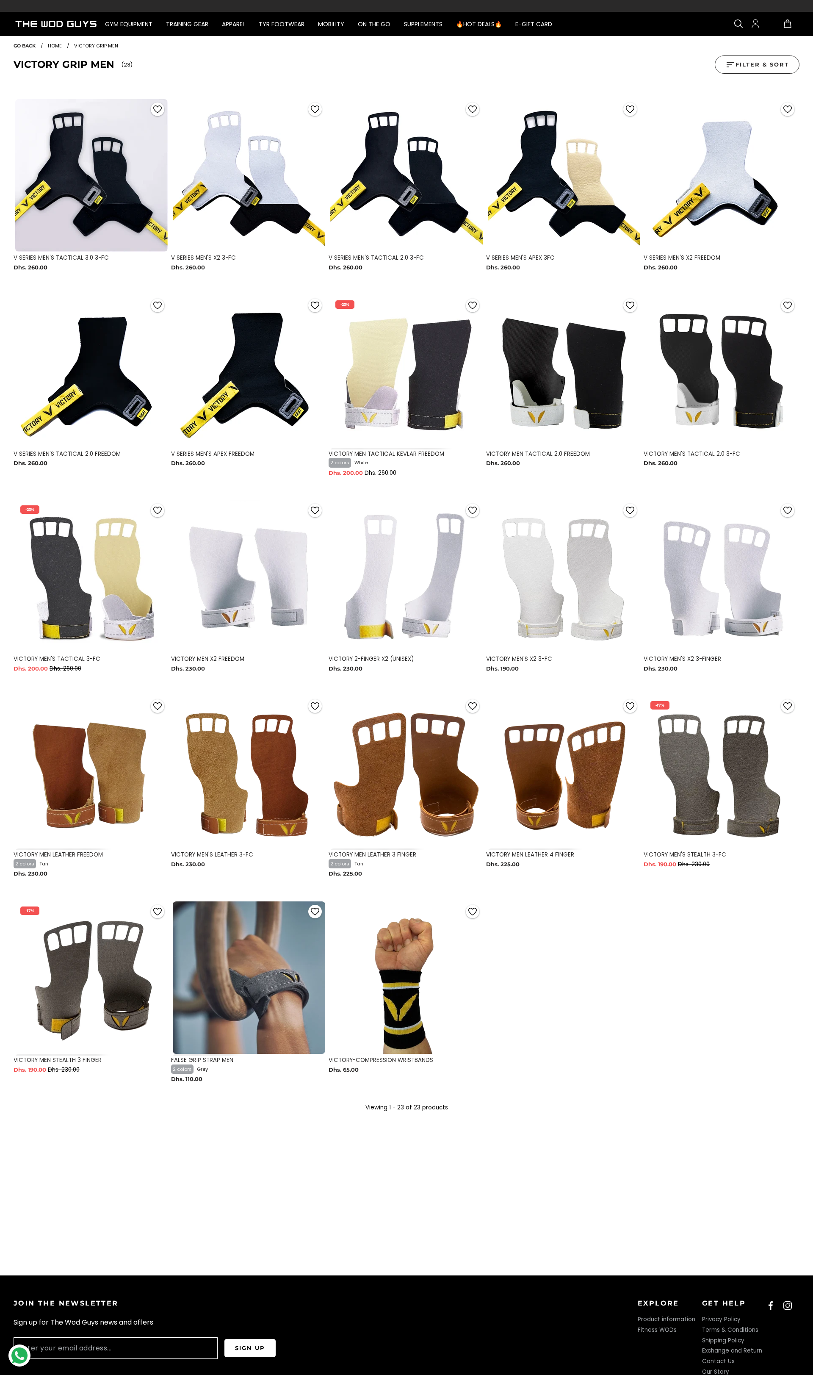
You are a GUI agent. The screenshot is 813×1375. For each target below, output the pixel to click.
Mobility (331, 24)
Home (55, 46)
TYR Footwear (281, 24)
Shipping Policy (723, 1340)
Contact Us (718, 1361)
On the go (374, 24)
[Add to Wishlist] (157, 109)
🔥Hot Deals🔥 (479, 24)
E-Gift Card (533, 24)
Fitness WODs (657, 1330)
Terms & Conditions (730, 1330)
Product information (666, 1319)
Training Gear (187, 24)
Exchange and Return (732, 1351)
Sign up (250, 1348)
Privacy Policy (721, 1319)
